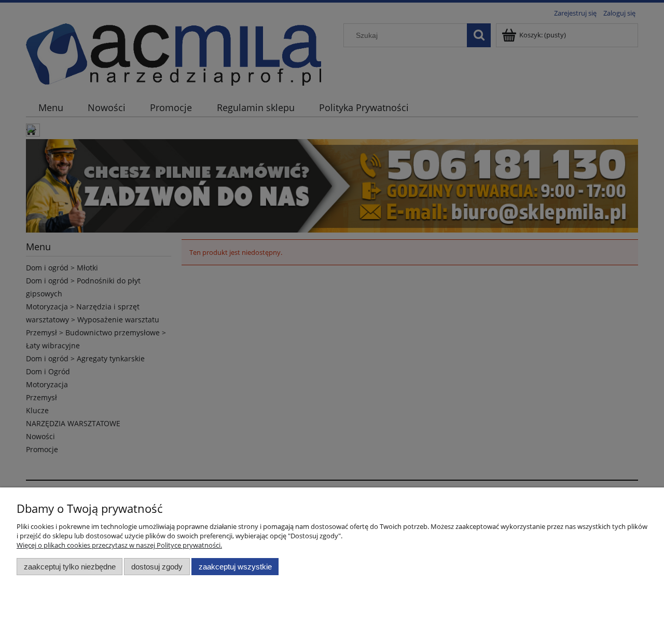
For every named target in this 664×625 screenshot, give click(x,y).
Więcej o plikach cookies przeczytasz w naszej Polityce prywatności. (119, 545)
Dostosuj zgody (157, 566)
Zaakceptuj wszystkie (235, 566)
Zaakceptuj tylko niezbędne (70, 566)
